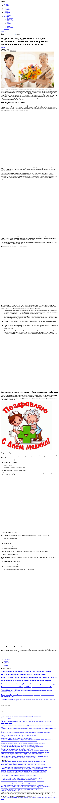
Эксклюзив (10, 27)
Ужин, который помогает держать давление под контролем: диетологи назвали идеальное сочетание (27, 739)
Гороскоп (6, 4)
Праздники (7, 8)
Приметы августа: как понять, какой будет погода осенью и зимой (18, 779)
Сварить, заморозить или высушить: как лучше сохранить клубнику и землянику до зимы (24, 756)
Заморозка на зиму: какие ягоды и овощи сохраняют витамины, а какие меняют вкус (23, 743)
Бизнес (8, 24)
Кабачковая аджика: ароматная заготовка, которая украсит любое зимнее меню (21, 753)
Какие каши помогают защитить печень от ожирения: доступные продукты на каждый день (25, 752)
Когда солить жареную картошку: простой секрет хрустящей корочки (19, 741)
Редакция (14, 797)
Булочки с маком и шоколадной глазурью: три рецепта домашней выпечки (20, 747)
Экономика (10, 20)
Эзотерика (6, 7)
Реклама (9, 797)
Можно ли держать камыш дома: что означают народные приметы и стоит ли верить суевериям (26, 786)
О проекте (3, 797)
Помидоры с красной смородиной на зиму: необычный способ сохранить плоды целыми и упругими (27, 754)
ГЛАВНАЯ (4, 47)
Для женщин (7, 12)
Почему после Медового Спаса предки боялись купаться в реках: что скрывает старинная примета (26, 767)
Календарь (6, 662)
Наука (8, 26)
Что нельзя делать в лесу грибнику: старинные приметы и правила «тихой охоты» (22, 785)
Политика (9, 19)
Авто (8, 22)
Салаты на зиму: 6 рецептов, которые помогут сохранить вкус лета (18, 735)
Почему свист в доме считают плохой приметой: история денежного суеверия (21, 778)
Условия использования (34, 797)
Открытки (6, 663)
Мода (8, 13)
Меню (2, 1)
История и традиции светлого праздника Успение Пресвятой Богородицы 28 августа (29, 677)
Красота (9, 15)
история (6, 661)
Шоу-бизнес (10, 18)
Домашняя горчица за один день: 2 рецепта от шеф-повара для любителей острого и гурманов (25, 750)
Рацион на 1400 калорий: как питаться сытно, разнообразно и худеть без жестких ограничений (25, 732)
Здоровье (6, 11)
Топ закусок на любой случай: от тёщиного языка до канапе (16, 738)
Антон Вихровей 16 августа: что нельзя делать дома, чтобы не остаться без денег (28, 700)
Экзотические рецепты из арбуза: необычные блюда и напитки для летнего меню (22, 746)
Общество (6, 16)
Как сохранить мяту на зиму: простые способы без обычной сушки (18, 749)
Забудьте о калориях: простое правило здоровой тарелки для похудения (19, 745)
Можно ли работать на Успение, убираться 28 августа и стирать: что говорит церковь (29, 684)
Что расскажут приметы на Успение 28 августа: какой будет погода (23, 674)
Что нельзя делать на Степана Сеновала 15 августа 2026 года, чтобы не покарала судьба (24, 770)
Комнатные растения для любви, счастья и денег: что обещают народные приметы (22, 781)
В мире (9, 23)
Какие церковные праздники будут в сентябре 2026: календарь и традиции (26, 671)
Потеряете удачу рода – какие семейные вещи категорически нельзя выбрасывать (22, 788)
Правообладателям (23, 797)
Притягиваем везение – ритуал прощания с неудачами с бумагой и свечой (20, 789)
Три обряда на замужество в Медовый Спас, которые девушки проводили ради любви (23, 771)
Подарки (6, 665)
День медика (7, 659)
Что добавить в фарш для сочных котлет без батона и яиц (16, 736)
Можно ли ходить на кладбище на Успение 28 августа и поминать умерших (26, 680)
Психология (7, 9)
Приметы (6, 5)
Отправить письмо (47, 797)
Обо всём (6, 29)
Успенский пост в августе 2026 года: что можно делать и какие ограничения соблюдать (24, 772)
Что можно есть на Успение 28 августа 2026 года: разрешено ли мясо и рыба (26, 687)
